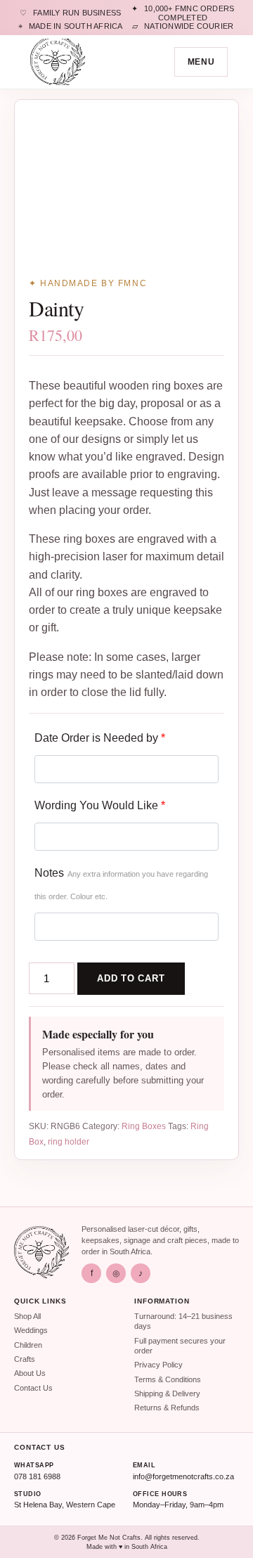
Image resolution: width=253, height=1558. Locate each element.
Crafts (24, 1359)
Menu (201, 62)
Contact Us (33, 1388)
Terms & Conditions (167, 1379)
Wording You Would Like (99, 805)
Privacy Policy (158, 1364)
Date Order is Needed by (99, 738)
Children (28, 1345)
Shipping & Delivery (167, 1393)
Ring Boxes (144, 1126)
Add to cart (131, 978)
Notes (121, 884)
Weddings (31, 1330)
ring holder (68, 1142)
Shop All (27, 1316)
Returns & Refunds (167, 1407)
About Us (30, 1373)
